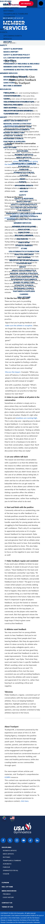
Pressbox (6, 894)
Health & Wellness (13, 104)
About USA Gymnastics (15, 120)
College (7, 25)
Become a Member (12, 85)
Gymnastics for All (13, 22)
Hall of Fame (9, 147)
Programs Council (13, 138)
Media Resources (9, 891)
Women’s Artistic (24, 154)
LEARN (7, 777)
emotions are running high (26, 418)
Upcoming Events (12, 35)
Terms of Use (7, 907)
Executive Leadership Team (17, 126)
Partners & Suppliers (14, 141)
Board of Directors (13, 132)
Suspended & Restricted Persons (20, 69)
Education (9, 79)
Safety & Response (12, 49)
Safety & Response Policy (16, 54)
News (3, 29)
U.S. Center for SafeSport (16, 57)
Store (6, 98)
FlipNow (5, 883)
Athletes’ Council (13, 135)
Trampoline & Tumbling (15, 13)
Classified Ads (10, 113)
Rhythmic (8, 11)
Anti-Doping (10, 107)
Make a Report (10, 51)
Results (7, 38)
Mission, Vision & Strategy (17, 123)
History (7, 41)
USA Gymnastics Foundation (18, 101)
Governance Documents (16, 129)
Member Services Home (15, 76)
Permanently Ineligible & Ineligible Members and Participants (21, 65)
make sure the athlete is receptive (18, 325)
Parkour (8, 19)
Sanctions (9, 82)
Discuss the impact (12, 372)
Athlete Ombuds (12, 95)
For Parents (9, 60)
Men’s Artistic (11, 8)
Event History (8, 897)
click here (24, 801)
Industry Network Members (18, 110)
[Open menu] (41, 4)
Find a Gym (8, 92)
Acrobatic (9, 16)
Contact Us (7, 903)
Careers (7, 144)
